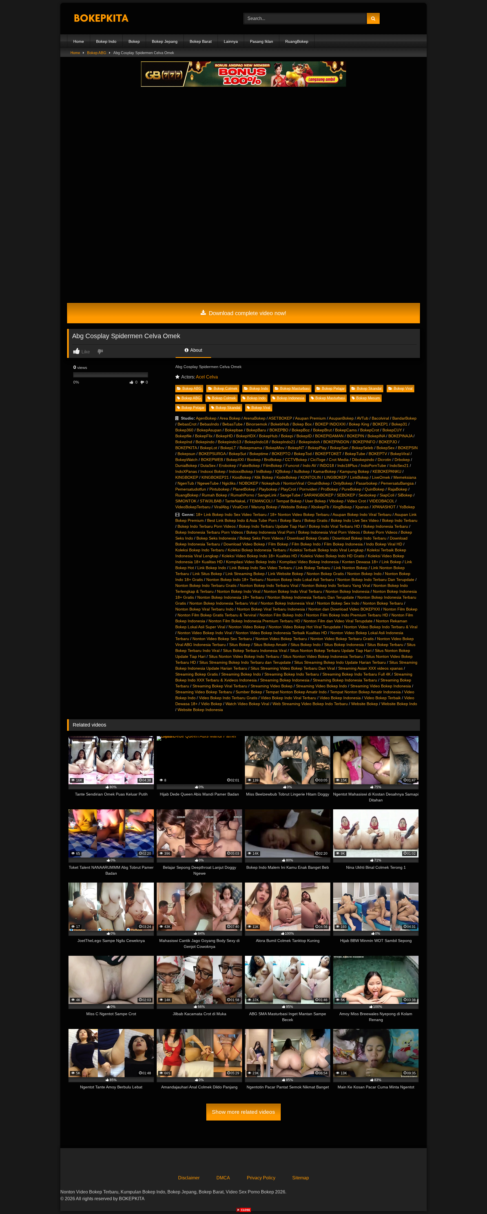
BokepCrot (369, 430)
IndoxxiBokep (241, 471)
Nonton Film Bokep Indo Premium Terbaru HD (347, 615)
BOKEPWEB (212, 459)
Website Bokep (294, 507)
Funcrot (292, 465)
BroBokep (273, 459)
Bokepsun (186, 453)
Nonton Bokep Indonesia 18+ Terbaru (230, 597)
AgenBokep (206, 418)
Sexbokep (367, 495)
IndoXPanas (186, 471)
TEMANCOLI (261, 501)
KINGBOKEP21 (215, 477)
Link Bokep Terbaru (313, 567)
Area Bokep (230, 418)
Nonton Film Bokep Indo (281, 615)
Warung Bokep (264, 507)
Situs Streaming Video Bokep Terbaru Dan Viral (293, 668)
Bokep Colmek (226, 388)
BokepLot (208, 447)
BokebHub (280, 424)
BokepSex (386, 447)
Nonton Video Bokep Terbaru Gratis (342, 638)
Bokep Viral (403, 388)
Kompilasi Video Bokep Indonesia (309, 562)
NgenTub (186, 483)
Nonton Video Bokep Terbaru (281, 638)
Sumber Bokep (249, 692)
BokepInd (183, 442)
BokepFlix (203, 436)
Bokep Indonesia (290, 398)
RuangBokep (296, 41)
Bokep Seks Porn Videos (262, 538)
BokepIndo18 (256, 442)
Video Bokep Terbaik (382, 698)
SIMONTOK (185, 501)
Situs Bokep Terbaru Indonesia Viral (255, 650)
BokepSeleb (362, 447)
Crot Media (339, 459)
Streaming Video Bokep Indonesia (380, 686)
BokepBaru (256, 430)
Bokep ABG (96, 53)
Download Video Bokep (244, 544)
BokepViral (399, 453)
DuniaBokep (186, 465)
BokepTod (303, 453)
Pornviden (308, 489)
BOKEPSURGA (212, 453)
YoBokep (407, 507)
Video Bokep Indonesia (340, 698)
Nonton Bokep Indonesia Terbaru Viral (223, 603)
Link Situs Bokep (207, 573)
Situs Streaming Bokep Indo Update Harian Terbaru (340, 662)
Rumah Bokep (214, 495)
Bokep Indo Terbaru (399, 520)
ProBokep (329, 489)
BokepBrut (322, 430)
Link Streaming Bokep (245, 573)
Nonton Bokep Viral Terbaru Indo (204, 609)
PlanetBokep (244, 489)
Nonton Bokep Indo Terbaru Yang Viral (336, 585)
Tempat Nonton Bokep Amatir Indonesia (365, 692)
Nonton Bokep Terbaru (383, 603)
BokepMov (274, 447)
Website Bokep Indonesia (200, 709)
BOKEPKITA (186, 447)
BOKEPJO (388, 442)
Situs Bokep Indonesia (344, 644)
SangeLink (267, 495)
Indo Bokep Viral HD (384, 544)
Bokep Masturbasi (295, 388)
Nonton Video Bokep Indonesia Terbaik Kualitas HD (281, 633)
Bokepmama (251, 447)
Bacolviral (380, 418)
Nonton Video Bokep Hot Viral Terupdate (305, 627)
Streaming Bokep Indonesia (284, 680)
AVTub (362, 418)
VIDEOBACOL (381, 501)
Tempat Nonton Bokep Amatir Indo (296, 692)
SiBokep (405, 495)
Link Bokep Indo (211, 567)
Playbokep (268, 489)
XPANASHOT (384, 507)
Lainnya (231, 41)
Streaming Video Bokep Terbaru (203, 692)
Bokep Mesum (368, 398)
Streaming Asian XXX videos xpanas (370, 668)
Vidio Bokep (211, 703)
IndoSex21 (399, 465)
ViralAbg (221, 507)
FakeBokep (250, 465)
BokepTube (355, 453)
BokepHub (268, 436)
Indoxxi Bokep (212, 471)
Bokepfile (183, 436)
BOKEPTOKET (328, 453)
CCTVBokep (296, 459)
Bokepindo (205, 442)
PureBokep (351, 489)
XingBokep (342, 507)
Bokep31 (399, 424)
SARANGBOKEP (318, 495)
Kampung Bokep (354, 471)
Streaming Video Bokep (272, 686)
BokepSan (339, 447)
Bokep (134, 41)
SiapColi (387, 495)
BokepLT (228, 447)
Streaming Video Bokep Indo (321, 686)
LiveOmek (381, 477)
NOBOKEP (248, 483)
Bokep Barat (201, 41)
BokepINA (376, 436)
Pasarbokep (366, 483)
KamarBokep (324, 471)
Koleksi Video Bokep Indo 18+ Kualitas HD (259, 556)
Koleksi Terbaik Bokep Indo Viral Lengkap (327, 550)
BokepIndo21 (283, 442)
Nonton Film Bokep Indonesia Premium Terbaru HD (254, 621)
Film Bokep (278, 544)
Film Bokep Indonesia (343, 544)
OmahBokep (318, 483)
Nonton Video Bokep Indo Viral (205, 633)
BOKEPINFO (364, 442)
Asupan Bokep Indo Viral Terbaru (362, 514)
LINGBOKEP (335, 477)
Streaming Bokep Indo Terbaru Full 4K (356, 674)
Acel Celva (207, 377)
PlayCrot (288, 489)
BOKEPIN (355, 436)
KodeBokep (286, 477)
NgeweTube (208, 483)
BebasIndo (209, 424)
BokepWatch (186, 459)
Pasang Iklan (261, 41)
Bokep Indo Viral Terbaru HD (334, 526)
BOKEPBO (278, 430)
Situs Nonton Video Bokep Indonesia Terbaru (323, 656)
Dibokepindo (363, 459)
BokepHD (224, 436)
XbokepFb (320, 507)
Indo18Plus (347, 465)
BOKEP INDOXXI (330, 424)
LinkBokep (359, 477)
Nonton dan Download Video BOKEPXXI (344, 609)
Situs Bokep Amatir (270, 644)
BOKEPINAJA (400, 436)
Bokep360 (184, 430)
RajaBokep (397, 489)
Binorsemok (256, 424)
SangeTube (290, 495)
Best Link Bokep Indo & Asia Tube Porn (242, 520)
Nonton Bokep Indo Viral (238, 591)
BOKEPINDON (336, 442)
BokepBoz (301, 430)
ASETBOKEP (280, 418)
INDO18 (327, 465)
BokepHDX (246, 436)
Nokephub (271, 483)
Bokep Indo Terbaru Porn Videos (207, 526)
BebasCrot (187, 424)
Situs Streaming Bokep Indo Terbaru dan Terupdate (245, 662)
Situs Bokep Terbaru (385, 644)
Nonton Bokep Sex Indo (338, 603)
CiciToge (318, 459)
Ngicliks (229, 483)
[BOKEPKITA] (109, 18)
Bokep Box (302, 424)
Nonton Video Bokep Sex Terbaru (222, 638)
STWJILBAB (211, 501)
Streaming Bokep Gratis (196, 674)
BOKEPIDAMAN (329, 436)
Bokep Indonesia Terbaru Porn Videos (209, 532)
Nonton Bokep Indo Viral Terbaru (293, 591)
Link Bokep (391, 562)
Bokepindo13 (229, 442)
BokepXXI (235, 459)
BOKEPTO (281, 453)
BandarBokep (404, 418)
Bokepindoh (309, 442)
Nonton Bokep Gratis (325, 573)
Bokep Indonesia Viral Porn (270, 532)
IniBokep (264, 471)
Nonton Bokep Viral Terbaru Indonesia (271, 609)
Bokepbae (234, 430)
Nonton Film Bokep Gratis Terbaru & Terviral (217, 615)
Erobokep (227, 465)
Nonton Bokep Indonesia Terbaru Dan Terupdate (310, 597)
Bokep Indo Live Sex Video (355, 520)
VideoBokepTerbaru (193, 507)
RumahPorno (242, 495)
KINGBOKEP (186, 477)
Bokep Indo (106, 41)
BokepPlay (317, 447)
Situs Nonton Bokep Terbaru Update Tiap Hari (330, 650)
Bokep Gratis (315, 520)
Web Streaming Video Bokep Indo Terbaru (310, 703)
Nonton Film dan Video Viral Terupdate (338, 621)
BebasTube (232, 424)
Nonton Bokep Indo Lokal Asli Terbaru (300, 579)
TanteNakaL (235, 501)
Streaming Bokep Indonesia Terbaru (345, 680)
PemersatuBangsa (397, 483)
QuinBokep (374, 489)
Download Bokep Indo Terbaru (359, 538)
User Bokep (315, 501)
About (195, 350)
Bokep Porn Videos (380, 532)
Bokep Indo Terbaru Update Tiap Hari (272, 526)
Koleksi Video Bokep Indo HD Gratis (332, 556)
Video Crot (356, 501)
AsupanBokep (341, 418)
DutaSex (208, 465)
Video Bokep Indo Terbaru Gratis (228, 698)
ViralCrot (240, 507)
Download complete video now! (246, 313)
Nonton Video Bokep (247, 627)
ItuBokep (302, 471)
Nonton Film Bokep (400, 609)
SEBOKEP (346, 495)
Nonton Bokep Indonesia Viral (287, 603)
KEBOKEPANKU (387, 471)
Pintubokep (219, 489)
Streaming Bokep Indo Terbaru (291, 674)
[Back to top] (469, 1197)
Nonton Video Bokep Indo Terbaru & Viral (380, 627)
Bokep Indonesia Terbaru (385, 526)
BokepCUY (392, 430)
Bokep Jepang (165, 41)
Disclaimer (189, 1177)
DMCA (223, 1177)
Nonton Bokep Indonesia (347, 591)
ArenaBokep (254, 418)
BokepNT (296, 447)
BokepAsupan (209, 430)
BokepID (304, 436)
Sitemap (300, 1177)
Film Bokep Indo (306, 544)
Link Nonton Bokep (351, 567)
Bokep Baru (290, 520)
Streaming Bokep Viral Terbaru (219, 686)
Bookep (254, 459)
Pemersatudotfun (190, 489)
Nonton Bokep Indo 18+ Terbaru (235, 579)
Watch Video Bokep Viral (247, 703)
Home (78, 41)
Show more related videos (243, 1112)
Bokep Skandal (369, 388)
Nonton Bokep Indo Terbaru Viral (269, 585)
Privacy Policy (261, 1177)
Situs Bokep (239, 644)
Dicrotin (384, 459)
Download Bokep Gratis (308, 538)
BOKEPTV (378, 453)
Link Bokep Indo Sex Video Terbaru (260, 567)
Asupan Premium (310, 418)
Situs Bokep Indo (306, 644)
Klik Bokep (263, 477)
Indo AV (309, 465)
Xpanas (362, 507)
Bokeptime (258, 453)
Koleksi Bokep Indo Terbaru (199, 550)
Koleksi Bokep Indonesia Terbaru (257, 550)
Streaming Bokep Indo (241, 674)
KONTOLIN (310, 477)
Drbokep (402, 459)
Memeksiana (404, 477)
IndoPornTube (373, 465)
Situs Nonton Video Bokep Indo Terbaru (244, 656)
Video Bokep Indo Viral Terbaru (288, 698)
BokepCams (346, 430)
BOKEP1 (380, 424)
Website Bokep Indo (399, 703)
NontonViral (293, 483)
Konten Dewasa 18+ (360, 562)
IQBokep (283, 471)
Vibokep (336, 501)
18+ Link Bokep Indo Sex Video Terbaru (231, 514)
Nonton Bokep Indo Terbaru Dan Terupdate (375, 579)
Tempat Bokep (289, 501)
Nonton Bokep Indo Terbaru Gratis (205, 585)
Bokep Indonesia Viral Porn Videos (329, 532)
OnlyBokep (343, 483)
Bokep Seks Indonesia (216, 538)
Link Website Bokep (285, 573)
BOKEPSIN (408, 447)
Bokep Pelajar (333, 388)
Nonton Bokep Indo (364, 573)
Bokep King (359, 424)
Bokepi (287, 436)
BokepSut (237, 453)
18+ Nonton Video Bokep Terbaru (299, 514)
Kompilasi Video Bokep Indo (251, 562)
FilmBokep (272, 465)
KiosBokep (241, 477)
